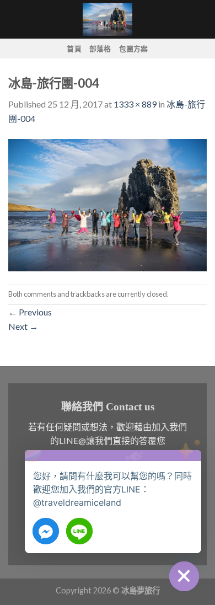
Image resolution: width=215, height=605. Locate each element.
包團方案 (133, 48)
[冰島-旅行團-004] (107, 204)
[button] (189, 466)
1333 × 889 (135, 104)
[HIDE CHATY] (184, 576)
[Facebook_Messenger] (46, 531)
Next (23, 326)
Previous (30, 312)
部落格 (100, 48)
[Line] (79, 531)
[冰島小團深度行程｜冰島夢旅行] (107, 19)
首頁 (74, 48)
